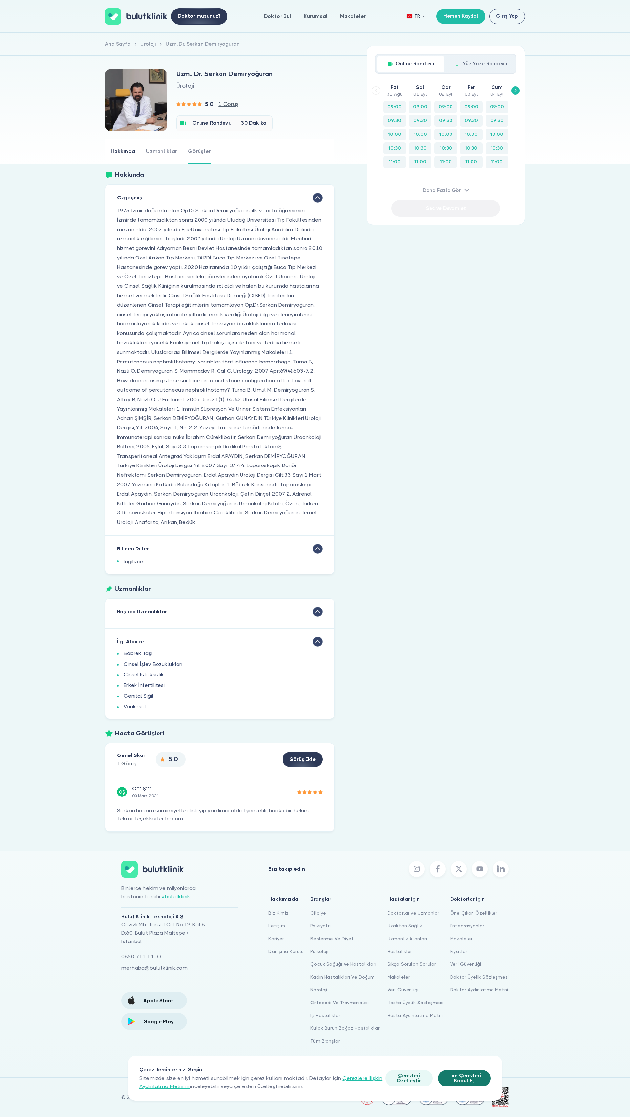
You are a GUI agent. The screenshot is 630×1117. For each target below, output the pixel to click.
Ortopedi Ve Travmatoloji (339, 1002)
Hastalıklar (400, 951)
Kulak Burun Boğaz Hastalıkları (345, 1028)
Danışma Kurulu (286, 951)
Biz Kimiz (278, 913)
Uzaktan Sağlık (405, 925)
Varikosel (135, 706)
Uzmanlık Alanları (407, 938)
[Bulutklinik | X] (459, 869)
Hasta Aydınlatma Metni (415, 1015)
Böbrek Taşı (138, 653)
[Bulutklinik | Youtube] (480, 869)
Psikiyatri (320, 925)
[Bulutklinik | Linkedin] (501, 869)
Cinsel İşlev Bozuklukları (153, 664)
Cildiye (318, 913)
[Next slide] (515, 90)
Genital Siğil (138, 696)
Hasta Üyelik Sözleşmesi (416, 1002)
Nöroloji (318, 989)
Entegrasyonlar (467, 925)
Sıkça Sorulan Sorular (412, 964)
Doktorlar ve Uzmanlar (413, 913)
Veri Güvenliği (403, 989)
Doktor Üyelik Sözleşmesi (479, 977)
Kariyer (276, 938)
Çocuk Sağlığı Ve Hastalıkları (343, 964)
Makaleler (353, 16)
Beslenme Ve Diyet (332, 938)
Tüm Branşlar (325, 1041)
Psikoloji (319, 951)
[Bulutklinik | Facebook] (438, 869)
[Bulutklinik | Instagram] (417, 869)
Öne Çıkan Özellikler (473, 913)
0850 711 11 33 (141, 956)
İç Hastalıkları (325, 1015)
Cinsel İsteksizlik (144, 675)
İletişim (276, 925)
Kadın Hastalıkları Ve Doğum (342, 977)
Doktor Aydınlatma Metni (479, 989)
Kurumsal (315, 16)
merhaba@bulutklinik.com (154, 968)
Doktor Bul (278, 16)
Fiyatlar (458, 951)
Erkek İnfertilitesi (144, 685)
